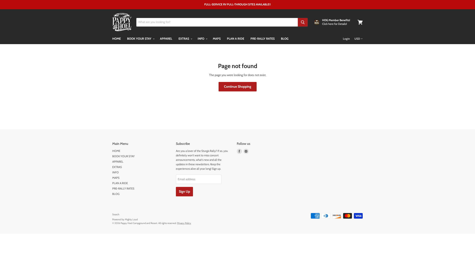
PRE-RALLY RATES (262, 38)
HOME (116, 38)
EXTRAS (184, 38)
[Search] (303, 22)
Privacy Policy (184, 223)
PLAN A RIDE (235, 38)
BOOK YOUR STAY (139, 38)
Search (115, 214)
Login (346, 38)
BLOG (285, 38)
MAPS (217, 38)
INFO (201, 38)
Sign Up (184, 191)
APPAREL (166, 38)
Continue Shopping (237, 87)
